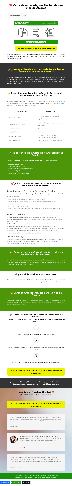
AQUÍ (62, 103)
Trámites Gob (18, 475)
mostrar (24, 15)
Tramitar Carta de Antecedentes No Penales (36, 48)
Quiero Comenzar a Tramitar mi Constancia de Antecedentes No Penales (36, 372)
